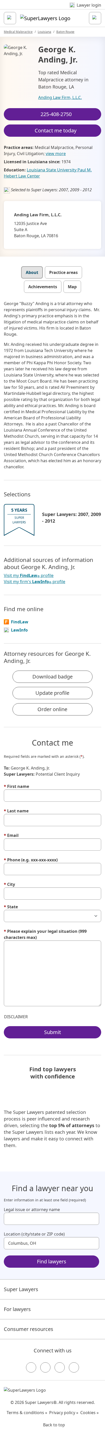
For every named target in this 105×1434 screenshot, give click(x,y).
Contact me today (55, 130)
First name (16, 786)
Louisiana (44, 32)
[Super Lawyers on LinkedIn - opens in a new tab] (74, 1367)
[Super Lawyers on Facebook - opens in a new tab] (31, 1367)
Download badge (52, 676)
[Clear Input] (93, 1219)
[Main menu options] (10, 18)
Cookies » (89, 1412)
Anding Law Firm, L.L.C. (60, 97)
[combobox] (51, 1219)
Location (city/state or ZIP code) (34, 1234)
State (11, 907)
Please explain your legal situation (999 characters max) (45, 934)
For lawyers (17, 1309)
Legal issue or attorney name (32, 1209)
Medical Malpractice (18, 32)
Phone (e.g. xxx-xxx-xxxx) (31, 860)
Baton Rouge (65, 32)
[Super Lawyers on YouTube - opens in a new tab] (60, 1367)
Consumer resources (28, 1329)
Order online (52, 709)
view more (56, 153)
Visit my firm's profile (34, 582)
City (9, 884)
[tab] (32, 272)
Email (11, 835)
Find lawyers (51, 1261)
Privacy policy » (63, 1412)
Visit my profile (29, 575)
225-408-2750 (56, 114)
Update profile (52, 692)
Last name (16, 811)
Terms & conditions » (27, 1412)
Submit (52, 1032)
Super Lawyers (21, 1289)
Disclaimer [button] (16, 1017)
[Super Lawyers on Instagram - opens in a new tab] (45, 1367)
